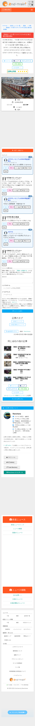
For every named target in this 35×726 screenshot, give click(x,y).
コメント (4, 276)
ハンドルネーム (6, 285)
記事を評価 (12, 71)
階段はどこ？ (27, 636)
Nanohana (27, 331)
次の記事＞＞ (17, 595)
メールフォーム (17, 675)
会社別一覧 (27, 616)
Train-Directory (12, 467)
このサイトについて (17, 646)
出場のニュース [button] (17, 321)
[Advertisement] (17, 18)
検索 (17, 616)
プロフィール (11, 457)
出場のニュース (17, 599)
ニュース (11, 395)
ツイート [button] (7, 61)
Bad (6, 171)
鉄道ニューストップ (17, 525)
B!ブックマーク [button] (26, 61)
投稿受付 (7, 629)
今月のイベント (27, 622)
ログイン (14, 302)
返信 (6, 168)
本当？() (27, 168)
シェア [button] (17, 61)
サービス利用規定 (17, 663)
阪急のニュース (20, 395)
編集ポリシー (17, 655)
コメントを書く (18, 311)
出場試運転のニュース (17, 603)
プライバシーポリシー (17, 659)
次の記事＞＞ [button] (17, 67)
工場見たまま (7, 640)
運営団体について (17, 651)
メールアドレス (6, 292)
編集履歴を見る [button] (12, 331)
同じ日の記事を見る (17, 399)
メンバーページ (17, 629)
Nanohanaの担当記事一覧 (15, 472)
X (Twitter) (11, 462)
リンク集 (17, 667)
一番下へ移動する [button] (18, 150)
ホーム (6, 395)
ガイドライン (27, 629)
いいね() (18, 168)
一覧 (7, 616)
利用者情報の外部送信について (17, 671)
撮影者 (25, 105)
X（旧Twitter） (8, 445)
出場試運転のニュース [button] (17, 324)
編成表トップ (7, 636)
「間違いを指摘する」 (22, 270)
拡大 (18, 109)
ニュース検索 (17, 529)
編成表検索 (17, 636)
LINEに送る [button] (17, 64)
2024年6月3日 (18, 102)
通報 (11, 168)
